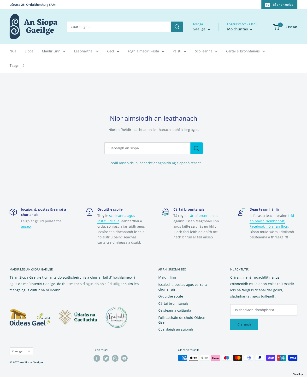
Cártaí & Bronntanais (243, 51)
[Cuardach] (177, 27)
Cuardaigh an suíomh (175, 329)
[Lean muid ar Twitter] (106, 358)
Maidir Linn (51, 51)
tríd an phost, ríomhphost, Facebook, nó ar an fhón (272, 221)
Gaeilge (17, 351)
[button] (299, 374)
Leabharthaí (84, 51)
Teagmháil (18, 65)
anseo (26, 226)
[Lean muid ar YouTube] (124, 358)
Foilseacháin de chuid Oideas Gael (182, 320)
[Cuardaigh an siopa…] (196, 148)
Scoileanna (204, 51)
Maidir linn (167, 277)
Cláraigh (244, 324)
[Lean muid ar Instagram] (115, 358)
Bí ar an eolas (283, 4)
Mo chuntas (238, 29)
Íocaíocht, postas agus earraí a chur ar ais (182, 287)
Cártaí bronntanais (173, 303)
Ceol (110, 51)
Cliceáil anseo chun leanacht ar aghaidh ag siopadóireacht (153, 163)
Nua (13, 51)
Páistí (177, 51)
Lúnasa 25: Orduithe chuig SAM (33, 4)
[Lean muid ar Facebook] (97, 358)
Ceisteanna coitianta (174, 310)
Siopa (29, 51)
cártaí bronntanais (203, 215)
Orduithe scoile (170, 296)
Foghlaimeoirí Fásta (143, 51)
